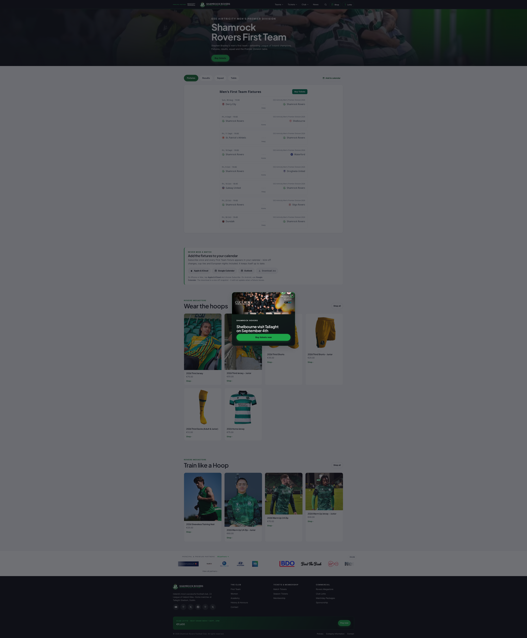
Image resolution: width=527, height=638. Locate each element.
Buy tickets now (263, 337)
